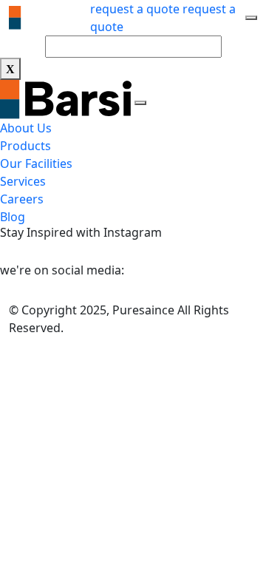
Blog (12, 217)
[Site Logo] (67, 98)
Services (23, 181)
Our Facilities (36, 163)
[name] (251, 18)
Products (25, 146)
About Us (26, 128)
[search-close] (10, 69)
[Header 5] (49, 18)
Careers (22, 199)
